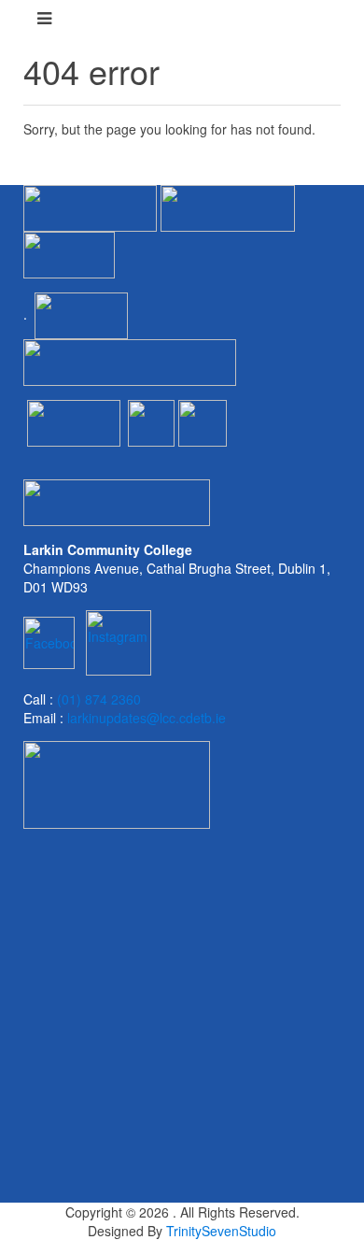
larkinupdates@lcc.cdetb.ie (146, 717)
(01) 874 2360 (99, 699)
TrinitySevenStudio (221, 1230)
